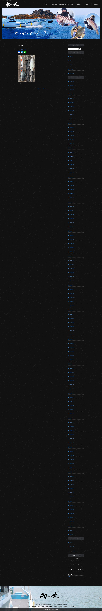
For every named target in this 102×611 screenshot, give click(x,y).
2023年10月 (72, 214)
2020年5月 (72, 376)
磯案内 (87, 4)
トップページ (46, 4)
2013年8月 (72, 501)
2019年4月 (72, 430)
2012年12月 (72, 534)
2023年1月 (72, 247)
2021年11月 (72, 301)
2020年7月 (72, 368)
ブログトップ (76, 45)
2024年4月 (72, 189)
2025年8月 (72, 123)
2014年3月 (72, 472)
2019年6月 (72, 422)
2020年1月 (72, 393)
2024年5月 (72, 185)
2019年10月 (72, 405)
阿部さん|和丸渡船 (9, 0)
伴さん (71, 60)
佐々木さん (72, 73)
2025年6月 (72, 131)
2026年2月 (72, 102)
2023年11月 (72, 210)
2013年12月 (72, 484)
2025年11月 (72, 114)
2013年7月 (72, 505)
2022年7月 (72, 268)
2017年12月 (72, 459)
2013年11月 (72, 488)
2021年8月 (72, 314)
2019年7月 (72, 418)
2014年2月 (72, 476)
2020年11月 (72, 351)
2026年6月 (72, 85)
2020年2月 (72, 389)
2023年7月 (72, 222)
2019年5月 (72, 426)
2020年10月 (72, 355)
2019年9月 (72, 409)
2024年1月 (72, 202)
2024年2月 (72, 197)
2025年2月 (72, 148)
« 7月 (69, 576)
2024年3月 (72, 193)
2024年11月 (72, 160)
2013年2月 (72, 526)
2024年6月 (72, 181)
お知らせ (96, 4)
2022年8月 (72, 264)
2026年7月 (72, 81)
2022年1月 (72, 293)
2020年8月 (72, 364)
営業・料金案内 (71, 4)
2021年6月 (72, 322)
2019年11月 (72, 401)
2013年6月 (72, 509)
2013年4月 (72, 517)
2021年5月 (72, 326)
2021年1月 (72, 343)
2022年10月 (72, 260)
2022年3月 (72, 285)
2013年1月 (72, 530)
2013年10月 (72, 492)
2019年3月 (72, 434)
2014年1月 (72, 480)
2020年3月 (72, 384)
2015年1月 (72, 467)
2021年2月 (72, 339)
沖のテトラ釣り (62, 4)
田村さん (71, 64)
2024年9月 (72, 168)
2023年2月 (72, 243)
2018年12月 (72, 447)
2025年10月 (72, 118)
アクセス (79, 4)
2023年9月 (72, 218)
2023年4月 (72, 235)
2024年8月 (72, 173)
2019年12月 (72, 397)
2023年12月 (72, 206)
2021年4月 (72, 330)
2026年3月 (72, 98)
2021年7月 (72, 318)
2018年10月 (72, 455)
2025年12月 (72, 110)
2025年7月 (72, 127)
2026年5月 (72, 89)
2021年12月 (72, 297)
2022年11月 (72, 256)
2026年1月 (72, 106)
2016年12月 (72, 463)
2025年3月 (72, 143)
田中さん (71, 56)
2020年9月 (72, 359)
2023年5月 (72, 231)
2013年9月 (72, 497)
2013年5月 (72, 513)
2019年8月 (72, 413)
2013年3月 (72, 521)
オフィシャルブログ (73, 606)
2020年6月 (72, 372)
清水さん (45, 88)
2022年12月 (72, 251)
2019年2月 (72, 438)
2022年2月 (72, 289)
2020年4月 (72, 380)
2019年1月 (72, 443)
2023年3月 (72, 239)
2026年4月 (72, 94)
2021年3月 (72, 335)
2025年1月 (72, 152)
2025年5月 (72, 135)
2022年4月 (72, 281)
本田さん (71, 69)
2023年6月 (72, 227)
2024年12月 (72, 156)
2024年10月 (72, 164)
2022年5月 (72, 276)
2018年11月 (72, 451)
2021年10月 (72, 305)
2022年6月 (72, 272)
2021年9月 (72, 310)
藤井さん (38, 88)
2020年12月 (72, 347)
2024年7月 (72, 177)
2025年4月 (72, 139)
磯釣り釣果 (54, 4)
